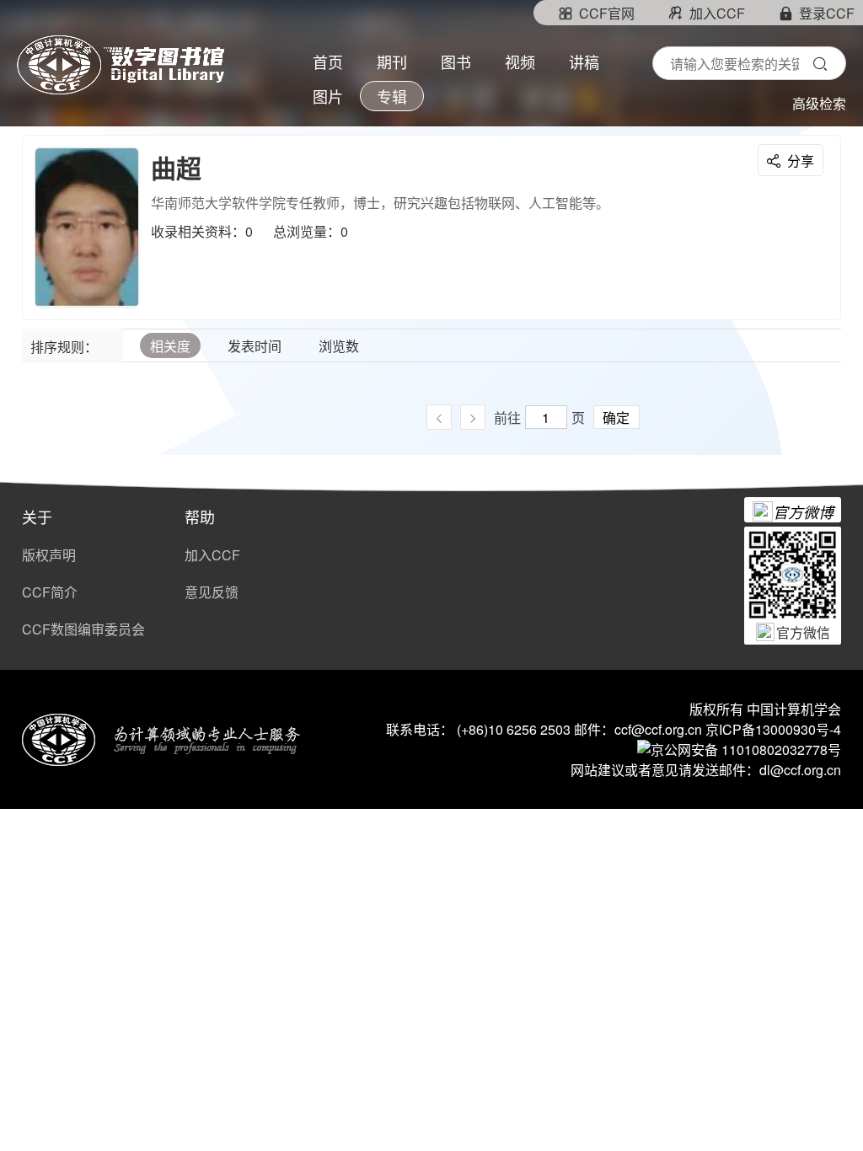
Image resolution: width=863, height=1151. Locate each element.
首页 (328, 63)
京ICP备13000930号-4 (773, 729)
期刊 (392, 63)
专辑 (392, 97)
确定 (616, 417)
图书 (456, 63)
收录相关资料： (198, 231)
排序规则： (64, 346)
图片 (328, 97)
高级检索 (819, 103)
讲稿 (584, 63)
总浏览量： (306, 231)
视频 (520, 63)
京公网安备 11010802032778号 (746, 749)
